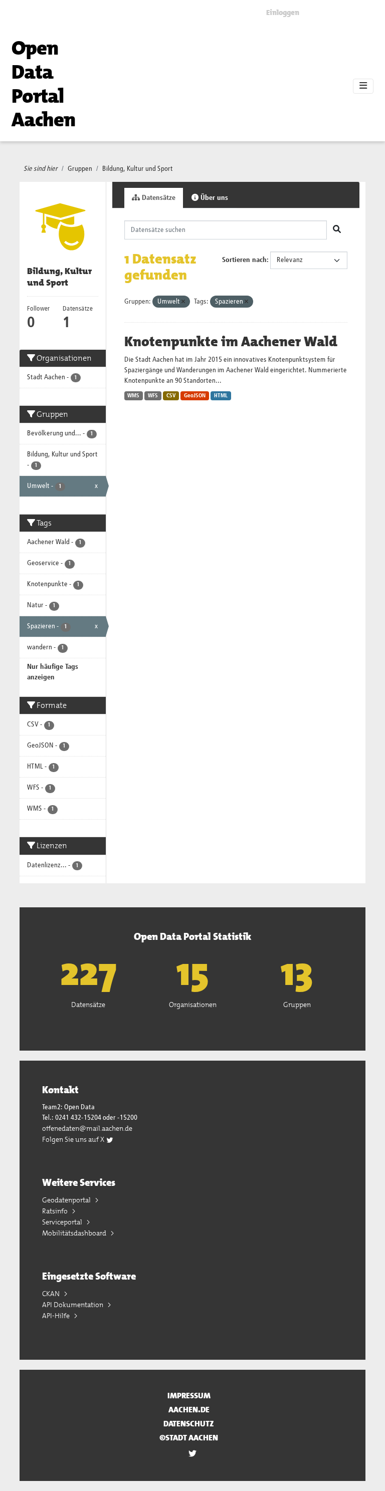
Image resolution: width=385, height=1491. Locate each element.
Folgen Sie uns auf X (74, 1139)
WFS (153, 395)
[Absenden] (336, 229)
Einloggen (282, 13)
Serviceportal (63, 1221)
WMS (133, 395)
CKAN (51, 1293)
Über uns (213, 197)
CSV (171, 395)
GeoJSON (195, 395)
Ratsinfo (55, 1210)
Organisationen (193, 1004)
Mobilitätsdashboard (75, 1232)
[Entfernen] (183, 302)
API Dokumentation (73, 1304)
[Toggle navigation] (363, 86)
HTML (221, 395)
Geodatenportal (67, 1199)
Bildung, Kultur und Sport (137, 168)
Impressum (189, 1395)
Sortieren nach (244, 260)
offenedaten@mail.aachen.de (87, 1128)
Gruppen (80, 168)
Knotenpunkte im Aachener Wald (230, 342)
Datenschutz (188, 1423)
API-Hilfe (56, 1315)
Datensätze (157, 197)
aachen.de (189, 1409)
